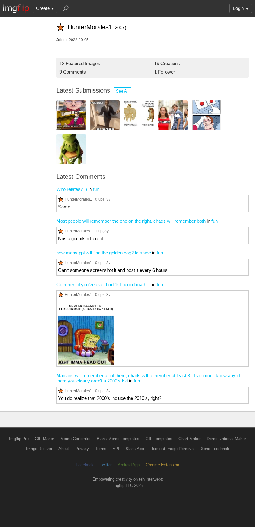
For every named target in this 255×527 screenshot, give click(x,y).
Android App (129, 465)
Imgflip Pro (19, 438)
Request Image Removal (172, 448)
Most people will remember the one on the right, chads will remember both (131, 221)
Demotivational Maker (226, 438)
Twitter (106, 465)
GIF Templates (159, 438)
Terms (100, 448)
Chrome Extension (162, 465)
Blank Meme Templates (118, 438)
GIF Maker (44, 438)
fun (96, 189)
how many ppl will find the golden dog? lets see (103, 252)
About (63, 448)
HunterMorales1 (78, 199)
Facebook (85, 465)
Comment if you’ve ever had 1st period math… (103, 284)
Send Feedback (215, 448)
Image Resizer (39, 448)
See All (122, 91)
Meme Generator (75, 438)
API (116, 448)
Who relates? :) (71, 189)
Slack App (135, 448)
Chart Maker (189, 438)
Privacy (82, 448)
